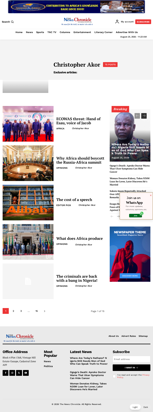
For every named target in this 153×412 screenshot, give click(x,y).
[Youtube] (26, 373)
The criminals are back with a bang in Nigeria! (76, 278)
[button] (8, 21)
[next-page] (44, 311)
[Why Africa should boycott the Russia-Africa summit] (28, 163)
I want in (130, 367)
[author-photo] (68, 128)
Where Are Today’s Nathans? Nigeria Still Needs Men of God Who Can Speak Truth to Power (130, 149)
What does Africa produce (79, 238)
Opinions (62, 168)
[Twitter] (19, 373)
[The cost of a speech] (28, 202)
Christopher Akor (80, 128)
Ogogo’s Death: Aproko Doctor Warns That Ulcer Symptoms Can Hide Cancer (130, 168)
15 (36, 311)
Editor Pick (63, 205)
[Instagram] (12, 373)
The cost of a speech (74, 199)
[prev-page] (137, 116)
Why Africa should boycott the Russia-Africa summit (80, 160)
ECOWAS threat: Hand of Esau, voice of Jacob (78, 120)
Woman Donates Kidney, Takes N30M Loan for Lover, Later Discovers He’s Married (129, 181)
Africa (60, 128)
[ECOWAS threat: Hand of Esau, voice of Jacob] (28, 124)
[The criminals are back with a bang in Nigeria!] (28, 281)
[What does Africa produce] (28, 242)
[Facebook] (5, 373)
